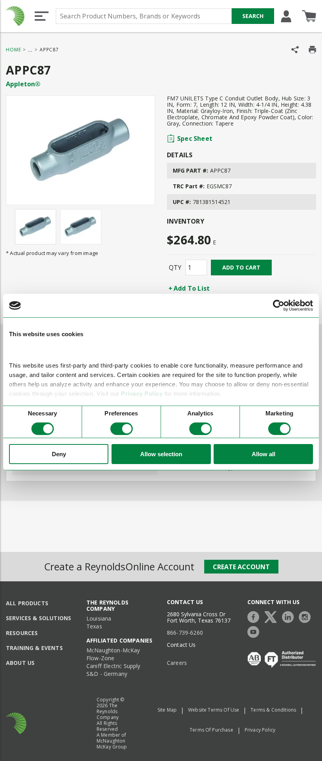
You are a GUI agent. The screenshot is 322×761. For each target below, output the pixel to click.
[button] (41, 16)
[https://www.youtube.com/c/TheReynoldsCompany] (255, 631)
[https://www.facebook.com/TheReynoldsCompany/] (255, 616)
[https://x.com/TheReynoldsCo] (272, 616)
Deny (59, 454)
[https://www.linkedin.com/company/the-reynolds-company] (290, 616)
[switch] (121, 428)
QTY (175, 267)
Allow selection (161, 454)
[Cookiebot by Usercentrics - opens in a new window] (278, 305)
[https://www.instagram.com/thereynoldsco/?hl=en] (307, 616)
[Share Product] (295, 49)
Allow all (263, 454)
